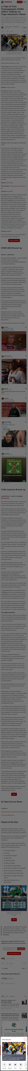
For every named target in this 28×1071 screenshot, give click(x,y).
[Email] (15, 1064)
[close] (25, 1039)
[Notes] (20, 1064)
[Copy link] (4, 1064)
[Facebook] (10, 1064)
